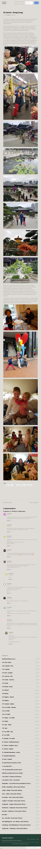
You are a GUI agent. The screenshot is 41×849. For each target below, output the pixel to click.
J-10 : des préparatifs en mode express (12, 769)
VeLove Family (4, 2)
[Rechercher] (36, 2)
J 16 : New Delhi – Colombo (9, 707)
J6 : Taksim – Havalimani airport (10, 742)
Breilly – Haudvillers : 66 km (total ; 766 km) (13, 787)
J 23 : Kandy (5, 683)
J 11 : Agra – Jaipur (6, 724)
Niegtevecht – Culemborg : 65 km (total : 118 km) (14, 828)
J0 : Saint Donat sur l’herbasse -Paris (11, 762)
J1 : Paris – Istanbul (7, 759)
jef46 (7, 551)
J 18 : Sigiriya (5, 700)
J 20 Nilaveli (5, 693)
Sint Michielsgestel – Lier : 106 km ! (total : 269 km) (15, 821)
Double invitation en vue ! (8, 659)
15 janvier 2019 (9, 513)
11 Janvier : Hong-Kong (33, 502)
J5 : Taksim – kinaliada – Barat (10, 745)
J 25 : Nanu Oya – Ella (7, 676)
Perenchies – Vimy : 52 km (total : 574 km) (12, 797)
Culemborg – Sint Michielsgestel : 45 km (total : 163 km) (16, 825)
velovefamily (8, 14)
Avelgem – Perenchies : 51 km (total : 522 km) (13, 800)
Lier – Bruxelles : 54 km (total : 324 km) (12, 818)
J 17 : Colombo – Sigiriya (8, 704)
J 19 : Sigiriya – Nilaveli (8, 697)
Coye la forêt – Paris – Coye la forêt (11, 780)
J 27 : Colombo (5, 669)
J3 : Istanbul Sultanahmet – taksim (11, 752)
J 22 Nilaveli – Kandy (7, 686)
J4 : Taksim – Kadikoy (7, 748)
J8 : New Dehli (5, 735)
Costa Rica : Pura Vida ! (7, 502)
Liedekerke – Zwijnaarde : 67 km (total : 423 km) (14, 807)
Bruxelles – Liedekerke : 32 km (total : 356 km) (14, 811)
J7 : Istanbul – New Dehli (8, 738)
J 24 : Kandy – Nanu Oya (8, 679)
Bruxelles (4, 814)
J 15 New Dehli (5, 710)
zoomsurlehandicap (9, 598)
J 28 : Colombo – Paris (7, 666)
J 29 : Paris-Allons (6, 662)
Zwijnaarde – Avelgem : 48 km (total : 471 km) (13, 804)
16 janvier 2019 (9, 524)
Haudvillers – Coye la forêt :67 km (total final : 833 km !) (16, 783)
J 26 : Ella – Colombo (7, 672)
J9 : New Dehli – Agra (7, 731)
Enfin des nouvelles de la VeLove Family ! (12, 773)
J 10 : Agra (4, 728)
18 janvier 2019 (9, 619)
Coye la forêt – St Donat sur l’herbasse (11, 776)
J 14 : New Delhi (6, 714)
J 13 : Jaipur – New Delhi (8, 717)
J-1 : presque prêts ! (7, 766)
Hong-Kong (13, 14)
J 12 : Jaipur (5, 721)
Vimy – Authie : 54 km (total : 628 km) (11, 793)
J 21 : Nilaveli (5, 690)
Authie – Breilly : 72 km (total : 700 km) (12, 790)
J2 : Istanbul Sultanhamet (8, 755)
